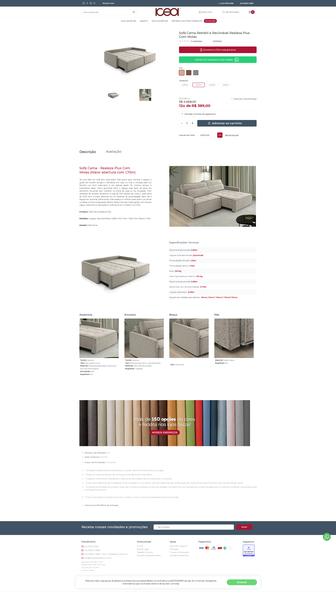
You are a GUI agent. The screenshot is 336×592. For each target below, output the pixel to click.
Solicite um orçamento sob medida (214, 59)
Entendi (241, 582)
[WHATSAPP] (327, 540)
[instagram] (91, 3)
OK (219, 135)
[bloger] (84, 3)
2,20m (199, 85)
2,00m (185, 85)
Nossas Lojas (108, 3)
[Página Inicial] (168, 12)
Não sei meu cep (231, 135)
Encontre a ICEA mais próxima (219, 50)
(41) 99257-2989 (246, 3)
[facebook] (87, 3)
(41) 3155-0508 (225, 3)
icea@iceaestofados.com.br (98, 558)
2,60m (226, 85)
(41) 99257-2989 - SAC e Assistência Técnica (105, 554)
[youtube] (94, 3)
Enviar (244, 527)
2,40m (212, 85)
